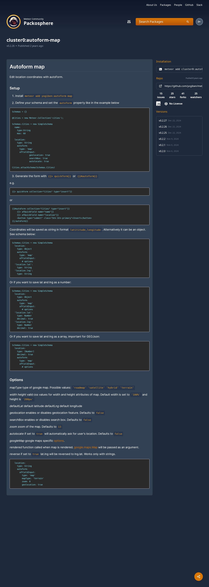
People (178, 5)
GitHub (189, 5)
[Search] (129, 21)
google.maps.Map (85, 447)
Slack (199, 5)
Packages (165, 5)
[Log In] (199, 22)
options (59, 440)
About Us (151, 5)
